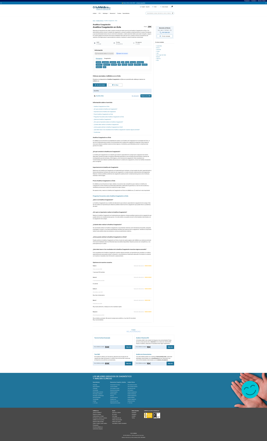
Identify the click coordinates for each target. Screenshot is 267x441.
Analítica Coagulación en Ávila (101, 106)
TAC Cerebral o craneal (114, 388)
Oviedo (158, 51)
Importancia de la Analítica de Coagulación (105, 111)
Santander (158, 49)
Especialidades (126, 13)
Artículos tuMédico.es (98, 427)
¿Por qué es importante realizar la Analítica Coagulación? (108, 122)
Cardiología (95, 388)
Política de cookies (116, 421)
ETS (99, 13)
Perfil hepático (130, 390)
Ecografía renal (113, 399)
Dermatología (95, 390)
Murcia (158, 47)
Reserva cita (145, 96)
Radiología (105, 13)
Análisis (94, 13)
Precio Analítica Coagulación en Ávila (103, 114)
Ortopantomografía (114, 392)
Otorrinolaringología (96, 397)
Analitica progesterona (132, 395)
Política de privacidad (117, 419)
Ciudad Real (159, 45)
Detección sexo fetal (114, 401)
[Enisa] (156, 415)
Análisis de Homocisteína (143, 354)
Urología (94, 401)
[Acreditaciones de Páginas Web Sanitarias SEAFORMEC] (148, 415)
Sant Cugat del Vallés (161, 55)
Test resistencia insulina (132, 384)
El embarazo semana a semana (100, 418)
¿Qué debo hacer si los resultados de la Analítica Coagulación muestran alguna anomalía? (117, 129)
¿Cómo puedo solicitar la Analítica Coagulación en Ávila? (108, 127)
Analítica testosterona (132, 393)
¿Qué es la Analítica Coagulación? (102, 119)
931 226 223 (166, 32)
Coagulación (107, 58)
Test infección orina (131, 388)
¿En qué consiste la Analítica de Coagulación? (105, 109)
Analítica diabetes (131, 397)
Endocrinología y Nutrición (98, 392)
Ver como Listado (101, 85)
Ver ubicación (135, 96)
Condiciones (97, 132)
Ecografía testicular (114, 397)
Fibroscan (112, 395)
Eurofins (96, 90)
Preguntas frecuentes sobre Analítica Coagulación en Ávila (109, 116)
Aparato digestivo (96, 386)
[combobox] (159, 13)
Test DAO (97, 354)
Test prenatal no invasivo (115, 384)
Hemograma (99, 58)
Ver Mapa (116, 85)
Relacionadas (134, 331)
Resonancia (112, 13)
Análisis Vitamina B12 (142, 338)
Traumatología (95, 399)
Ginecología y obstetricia (97, 393)
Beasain (158, 56)
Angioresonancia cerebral (115, 402)
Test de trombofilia (113, 386)
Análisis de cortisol (131, 401)
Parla (157, 60)
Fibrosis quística (113, 393)
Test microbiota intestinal (132, 386)
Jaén (157, 53)
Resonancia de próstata (114, 390)
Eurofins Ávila (100, 96)
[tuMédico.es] (101, 7)
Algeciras (158, 58)
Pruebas (119, 13)
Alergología (95, 384)
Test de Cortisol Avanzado (102, 338)
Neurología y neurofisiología (98, 395)
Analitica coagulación (132, 399)
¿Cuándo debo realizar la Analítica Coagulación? (106, 124)
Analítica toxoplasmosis (132, 392)
